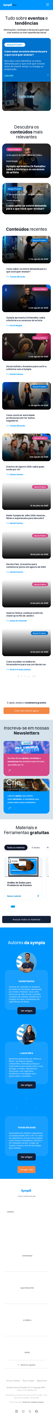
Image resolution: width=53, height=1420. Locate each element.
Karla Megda (14, 325)
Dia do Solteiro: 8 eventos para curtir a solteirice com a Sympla (26, 367)
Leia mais (26, 96)
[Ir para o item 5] (34, 906)
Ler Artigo (6, 237)
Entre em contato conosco (33, 1402)
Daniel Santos (14, 374)
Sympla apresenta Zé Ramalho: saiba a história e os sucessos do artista (26, 169)
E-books (36, 847)
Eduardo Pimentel (16, 621)
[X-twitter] (30, 1411)
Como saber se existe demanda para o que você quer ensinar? (25, 53)
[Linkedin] (17, 1411)
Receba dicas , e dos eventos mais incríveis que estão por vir (26, 761)
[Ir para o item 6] (40, 906)
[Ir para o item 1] (13, 906)
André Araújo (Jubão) (18, 669)
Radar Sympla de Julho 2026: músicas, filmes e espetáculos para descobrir (26, 517)
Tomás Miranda (15, 276)
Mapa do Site (42, 1381)
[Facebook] (37, 1411)
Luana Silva (26, 1053)
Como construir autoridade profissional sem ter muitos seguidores (20, 418)
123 (33, 676)
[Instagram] (23, 1411)
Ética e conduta (28, 1381)
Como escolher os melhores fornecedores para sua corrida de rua (26, 663)
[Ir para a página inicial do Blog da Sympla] (11, 5)
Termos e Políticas (13, 1381)
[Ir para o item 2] (18, 906)
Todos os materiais (16, 847)
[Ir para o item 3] (24, 906)
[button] (14, 45)
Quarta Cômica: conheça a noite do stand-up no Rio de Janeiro (24, 614)
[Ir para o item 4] (29, 906)
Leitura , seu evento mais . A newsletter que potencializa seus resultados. (23, 799)
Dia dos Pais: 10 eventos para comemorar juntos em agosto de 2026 (26, 565)
